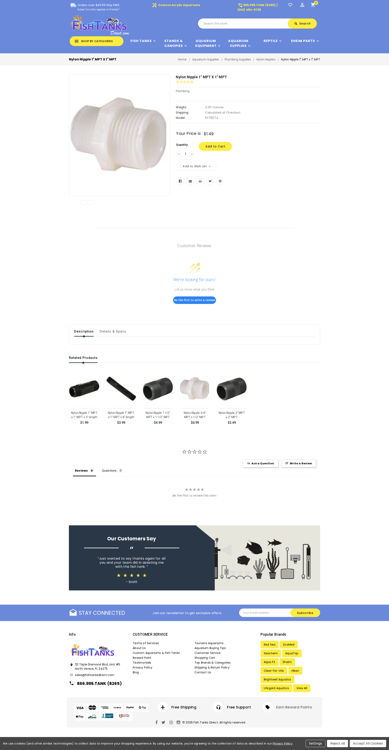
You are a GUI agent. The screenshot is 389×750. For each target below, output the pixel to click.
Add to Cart (121, 428)
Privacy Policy (142, 667)
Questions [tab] (109, 471)
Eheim (287, 662)
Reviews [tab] (81, 471)
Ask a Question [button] (262, 463)
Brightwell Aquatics (277, 679)
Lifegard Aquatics (276, 688)
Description (84, 331)
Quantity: (182, 144)
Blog (136, 672)
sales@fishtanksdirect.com (94, 675)
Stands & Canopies (173, 43)
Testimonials (142, 663)
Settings (315, 743)
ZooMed (288, 645)
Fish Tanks (141, 41)
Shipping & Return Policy (212, 667)
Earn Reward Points (294, 707)
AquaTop (291, 653)
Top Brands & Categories (212, 663)
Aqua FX (269, 662)
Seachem (271, 653)
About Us (139, 648)
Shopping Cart (204, 658)
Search (302, 23)
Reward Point (142, 658)
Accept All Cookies (368, 743)
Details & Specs (113, 331)
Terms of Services (146, 643)
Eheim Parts (303, 41)
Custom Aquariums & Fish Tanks (156, 653)
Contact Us (202, 672)
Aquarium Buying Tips (210, 648)
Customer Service (207, 653)
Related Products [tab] (83, 358)
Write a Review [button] (301, 463)
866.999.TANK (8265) (99, 683)
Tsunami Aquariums (208, 643)
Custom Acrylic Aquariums (176, 5)
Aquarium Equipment (206, 43)
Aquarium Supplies (238, 43)
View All (301, 688)
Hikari (295, 671)
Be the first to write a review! (194, 300)
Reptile (271, 41)
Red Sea (269, 645)
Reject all (337, 743)
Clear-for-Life (274, 671)
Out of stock (84, 428)
